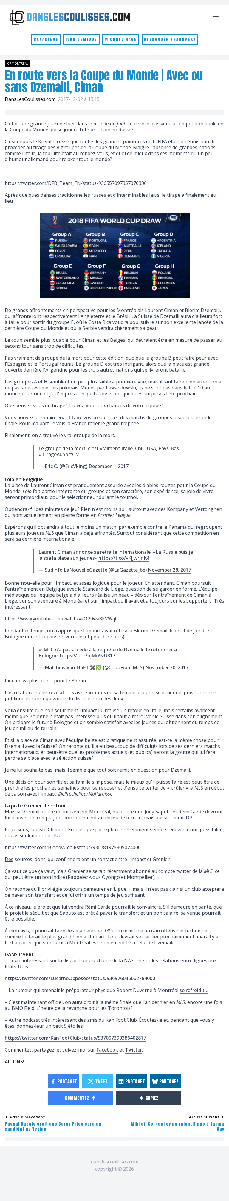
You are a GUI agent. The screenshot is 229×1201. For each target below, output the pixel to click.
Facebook (107, 1049)
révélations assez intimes (77, 692)
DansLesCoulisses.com (30, 99)
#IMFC (46, 649)
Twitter (133, 1049)
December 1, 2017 (109, 466)
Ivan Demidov (81, 39)
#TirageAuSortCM (59, 454)
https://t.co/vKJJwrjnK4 (123, 558)
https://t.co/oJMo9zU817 (87, 655)
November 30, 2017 (166, 667)
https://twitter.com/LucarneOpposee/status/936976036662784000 (80, 978)
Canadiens (46, 39)
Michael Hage (120, 39)
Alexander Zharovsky (170, 39)
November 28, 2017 (169, 570)
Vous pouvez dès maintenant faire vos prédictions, (62, 417)
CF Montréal (17, 63)
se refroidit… (194, 990)
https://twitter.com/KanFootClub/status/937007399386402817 (75, 1038)
